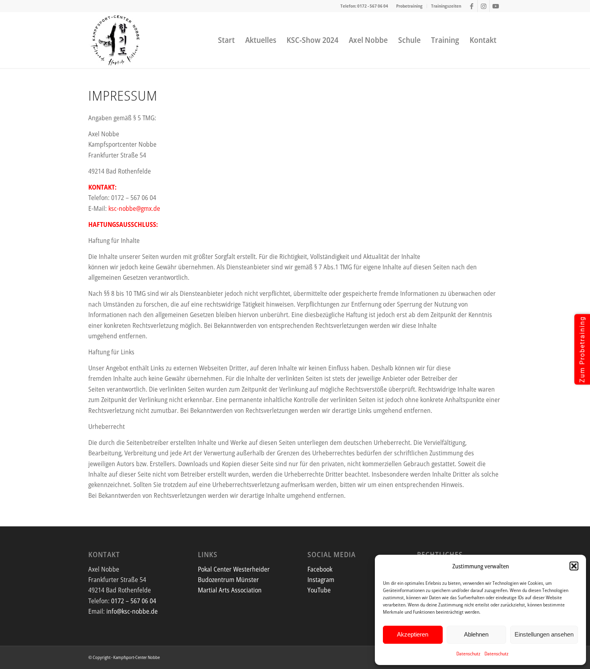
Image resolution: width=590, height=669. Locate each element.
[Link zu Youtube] (496, 6)
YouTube (319, 590)
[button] (574, 566)
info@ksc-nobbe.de (132, 611)
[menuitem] (409, 6)
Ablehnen (476, 634)
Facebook (319, 569)
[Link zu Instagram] (483, 6)
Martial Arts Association (230, 590)
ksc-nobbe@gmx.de (134, 208)
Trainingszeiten (446, 6)
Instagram (320, 579)
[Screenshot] (115, 40)
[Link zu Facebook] (471, 6)
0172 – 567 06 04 (133, 600)
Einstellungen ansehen (544, 634)
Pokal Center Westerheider (234, 569)
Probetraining (409, 6)
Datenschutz (468, 653)
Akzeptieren (412, 634)
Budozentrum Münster (228, 579)
